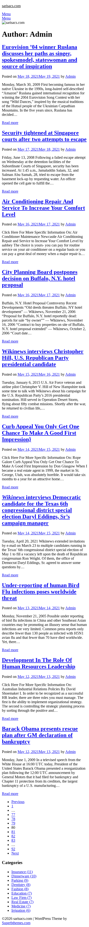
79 (13, 823)
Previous (17, 802)
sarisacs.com (11, 6)
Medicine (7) (21, 906)
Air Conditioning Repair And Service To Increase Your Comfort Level (43, 207)
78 (13, 819)
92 (13, 849)
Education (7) (21, 893)
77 (13, 815)
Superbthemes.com (16, 923)
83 (13, 840)
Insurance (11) (22, 872)
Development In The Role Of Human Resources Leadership (38, 663)
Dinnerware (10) (23, 876)
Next (15, 853)
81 (13, 832)
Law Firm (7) (21, 898)
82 (13, 836)
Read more (10, 123)
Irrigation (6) (20, 910)
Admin (70, 76)
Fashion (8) (19, 889)
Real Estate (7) (22, 902)
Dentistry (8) (20, 885)
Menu (6, 14)
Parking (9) (19, 880)
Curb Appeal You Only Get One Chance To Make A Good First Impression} (40, 432)
